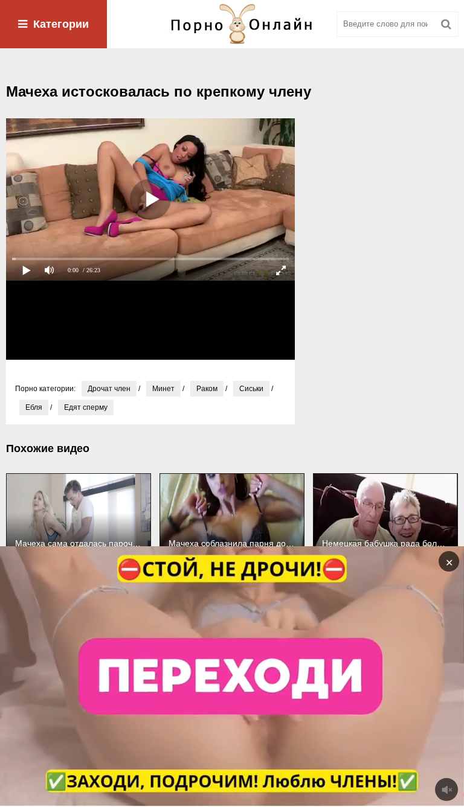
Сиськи (251, 388)
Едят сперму (86, 407)
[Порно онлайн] (232, 24)
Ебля (33, 407)
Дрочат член (109, 388)
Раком (207, 388)
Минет (163, 388)
